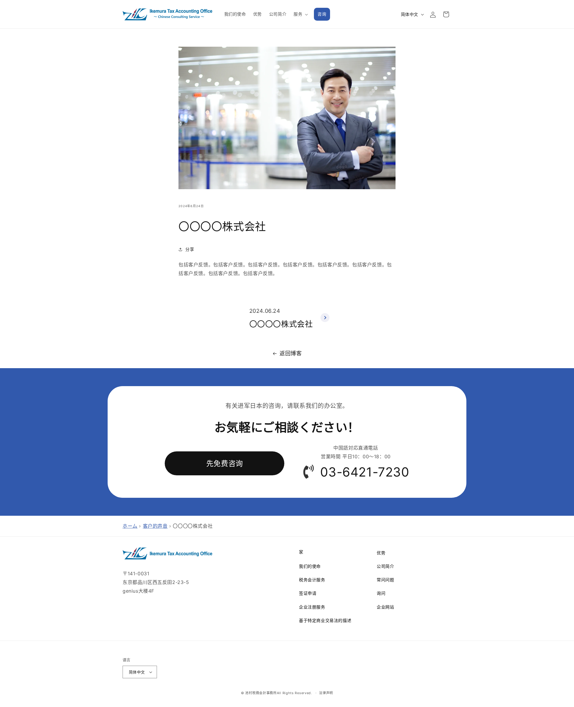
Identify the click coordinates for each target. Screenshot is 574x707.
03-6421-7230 (364, 472)
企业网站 (385, 606)
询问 (381, 593)
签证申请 (307, 593)
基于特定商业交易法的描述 (325, 620)
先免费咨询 (224, 463)
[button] (300, 14)
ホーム (130, 526)
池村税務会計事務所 (261, 693)
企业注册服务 (312, 606)
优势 (381, 552)
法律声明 (326, 693)
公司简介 (385, 566)
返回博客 (291, 353)
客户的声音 (155, 526)
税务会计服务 (312, 579)
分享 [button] (189, 249)
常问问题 (385, 579)
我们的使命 (310, 566)
